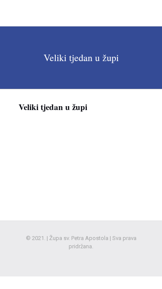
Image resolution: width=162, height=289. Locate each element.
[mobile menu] (150, 13)
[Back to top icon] (144, 271)
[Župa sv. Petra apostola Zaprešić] (60, 13)
